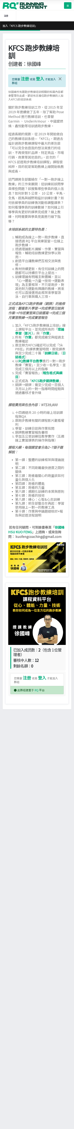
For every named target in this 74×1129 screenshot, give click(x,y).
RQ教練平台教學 (30, 360)
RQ (36, 690)
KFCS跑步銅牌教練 (45, 380)
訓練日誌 (51, 353)
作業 (46, 333)
